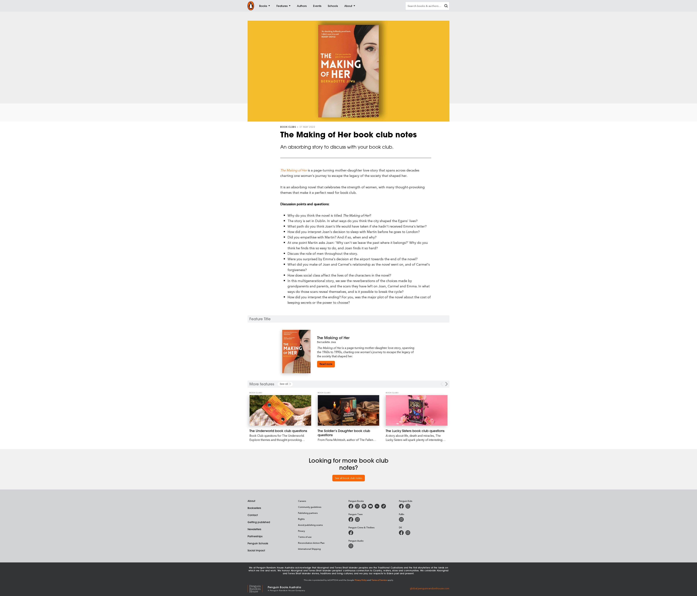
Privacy (301, 530)
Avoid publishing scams (310, 525)
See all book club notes (348, 478)
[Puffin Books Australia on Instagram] (401, 519)
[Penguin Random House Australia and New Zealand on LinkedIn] (377, 506)
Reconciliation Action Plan (311, 542)
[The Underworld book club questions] (280, 410)
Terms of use (304, 536)
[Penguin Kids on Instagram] (407, 506)
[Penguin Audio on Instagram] (350, 546)
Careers (302, 501)
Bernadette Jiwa (326, 342)
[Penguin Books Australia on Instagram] (357, 506)
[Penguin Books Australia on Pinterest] (364, 506)
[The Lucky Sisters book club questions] (416, 410)
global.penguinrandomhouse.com (429, 588)
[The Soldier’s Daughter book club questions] (348, 410)
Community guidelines (309, 507)
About (251, 501)
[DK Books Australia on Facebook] (401, 532)
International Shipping (309, 548)
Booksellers (254, 508)
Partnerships (255, 536)
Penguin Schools (258, 543)
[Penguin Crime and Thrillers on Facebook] (350, 532)
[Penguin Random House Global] (258, 588)
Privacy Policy (361, 579)
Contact (253, 515)
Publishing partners (308, 513)
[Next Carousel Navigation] (446, 384)
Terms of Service (379, 579)
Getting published (259, 522)
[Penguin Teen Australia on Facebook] (350, 519)
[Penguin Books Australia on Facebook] (350, 506)
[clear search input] (446, 6)
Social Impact (256, 550)
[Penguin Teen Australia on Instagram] (357, 519)
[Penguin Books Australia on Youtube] (370, 506)
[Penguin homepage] (251, 5)
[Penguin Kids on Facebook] (401, 506)
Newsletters (254, 529)
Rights (301, 519)
